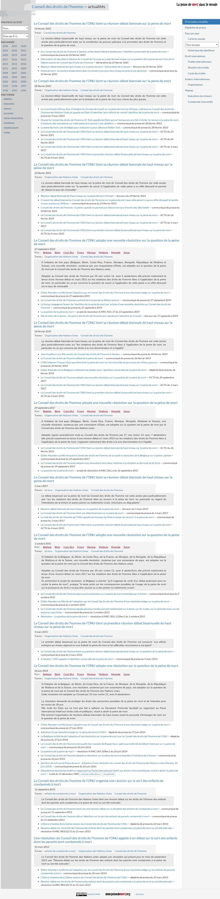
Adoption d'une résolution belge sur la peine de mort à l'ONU (73, 732)
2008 (5, 73)
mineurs (8, 108)
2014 (5, 64)
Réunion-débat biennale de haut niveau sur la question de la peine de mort (80, 508)
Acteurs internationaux (197, 79)
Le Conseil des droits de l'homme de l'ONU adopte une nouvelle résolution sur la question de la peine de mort (106, 242)
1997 (23, 86)
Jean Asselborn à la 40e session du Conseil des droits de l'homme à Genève (80, 354)
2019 (14, 55)
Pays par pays (192, 33)
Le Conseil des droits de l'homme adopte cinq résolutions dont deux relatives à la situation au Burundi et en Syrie (100, 463)
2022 (14, 50)
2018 (23, 55)
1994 (23, 90)
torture (48, 490)
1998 (14, 86)
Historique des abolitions (201, 50)
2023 (5, 50)
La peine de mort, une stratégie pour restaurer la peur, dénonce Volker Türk (80, 127)
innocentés (9, 104)
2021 (23, 50)
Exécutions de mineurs (200, 95)
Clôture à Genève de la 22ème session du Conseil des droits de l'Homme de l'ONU (84, 823)
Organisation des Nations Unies (61, 90)
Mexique (91, 252)
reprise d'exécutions (13, 118)
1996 (5, 90)
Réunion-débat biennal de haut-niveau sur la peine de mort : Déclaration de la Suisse (85, 66)
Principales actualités (196, 21)
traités (7, 132)
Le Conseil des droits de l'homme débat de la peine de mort (72, 358)
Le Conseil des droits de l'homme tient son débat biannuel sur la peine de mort (82, 513)
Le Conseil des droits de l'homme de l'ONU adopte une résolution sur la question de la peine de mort (106, 666)
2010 (14, 68)
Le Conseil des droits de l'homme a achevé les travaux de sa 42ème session (80, 300)
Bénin (57, 252)
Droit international (195, 56)
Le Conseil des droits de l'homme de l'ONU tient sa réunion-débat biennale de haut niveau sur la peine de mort (99, 131)
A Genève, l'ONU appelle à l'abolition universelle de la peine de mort (77, 658)
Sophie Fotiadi (93, 894)
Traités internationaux (199, 61)
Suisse (127, 252)
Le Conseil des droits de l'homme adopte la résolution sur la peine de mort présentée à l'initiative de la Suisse (98, 755)
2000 (23, 81)
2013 (14, 64)
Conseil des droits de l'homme (57, 6)
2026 (5, 46)
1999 (5, 86)
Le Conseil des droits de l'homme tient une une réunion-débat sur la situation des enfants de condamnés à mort (99, 808)
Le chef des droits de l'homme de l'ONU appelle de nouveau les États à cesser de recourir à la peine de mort (97, 517)
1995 (14, 90)
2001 (14, 81)
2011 (5, 68)
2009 (23, 68)
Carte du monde (196, 38)
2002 (5, 81)
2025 (14, 46)
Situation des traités (198, 67)
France (80, 252)
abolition (8, 99)
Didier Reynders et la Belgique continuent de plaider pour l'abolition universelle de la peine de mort (93, 369)
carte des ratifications (90, 774)
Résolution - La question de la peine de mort (64, 616)
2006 (23, 73)
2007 (14, 73)
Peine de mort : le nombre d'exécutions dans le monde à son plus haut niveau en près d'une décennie (93, 70)
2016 (14, 59)
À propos (140, 894)
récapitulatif (108, 774)
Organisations (195, 84)
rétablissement (11, 128)
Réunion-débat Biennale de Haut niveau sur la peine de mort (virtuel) (77, 195)
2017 (5, 59)
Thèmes (189, 90)
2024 (23, 46)
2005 (5, 77)
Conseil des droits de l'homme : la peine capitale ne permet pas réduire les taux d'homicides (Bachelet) (95, 207)
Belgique (47, 252)
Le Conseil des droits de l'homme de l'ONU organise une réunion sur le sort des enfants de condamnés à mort (98, 782)
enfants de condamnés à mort (60, 793)
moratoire (8, 113)
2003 (23, 77)
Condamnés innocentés (200, 101)
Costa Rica (68, 252)
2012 (23, 64)
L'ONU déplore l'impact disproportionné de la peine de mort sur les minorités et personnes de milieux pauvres (99, 362)
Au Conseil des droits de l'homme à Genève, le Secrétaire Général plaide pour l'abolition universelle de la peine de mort (104, 51)
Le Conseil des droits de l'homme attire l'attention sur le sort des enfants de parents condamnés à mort (95, 816)
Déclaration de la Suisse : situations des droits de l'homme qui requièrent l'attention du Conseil (91, 315)
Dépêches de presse (195, 27)
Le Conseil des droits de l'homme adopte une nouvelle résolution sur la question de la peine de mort (93, 377)
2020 (5, 55)
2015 (23, 59)
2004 (14, 77)
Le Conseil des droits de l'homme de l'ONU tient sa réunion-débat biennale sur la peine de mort (102, 23)
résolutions (9, 123)
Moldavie (103, 252)
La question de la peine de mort (57, 311)
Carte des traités (196, 73)
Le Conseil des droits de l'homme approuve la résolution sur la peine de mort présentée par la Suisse (93, 593)
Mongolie (115, 252)
